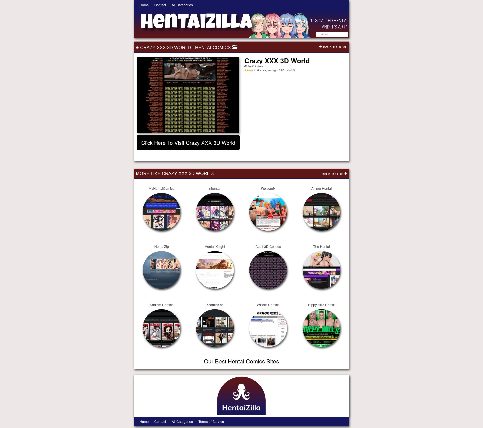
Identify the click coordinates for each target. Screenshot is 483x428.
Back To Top (333, 174)
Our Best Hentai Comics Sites (241, 361)
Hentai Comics (213, 47)
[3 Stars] (250, 70)
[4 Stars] (252, 70)
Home (144, 4)
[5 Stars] (254, 70)
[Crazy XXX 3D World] (188, 95)
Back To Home (334, 47)
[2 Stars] (248, 70)
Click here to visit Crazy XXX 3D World (188, 142)
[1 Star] (245, 70)
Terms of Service (211, 421)
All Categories (182, 4)
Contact (160, 4)
